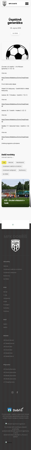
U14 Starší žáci (7, 350)
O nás (5, 295)
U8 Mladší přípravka (9, 379)
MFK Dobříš (13, 4)
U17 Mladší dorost (8, 343)
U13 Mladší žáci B (8, 356)
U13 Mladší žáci (7, 353)
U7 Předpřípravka (8, 382)
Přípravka (6, 365)
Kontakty (6, 308)
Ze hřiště (15, 33)
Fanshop (6, 311)
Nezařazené (20, 162)
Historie (10, 162)
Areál (5, 301)
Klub (4, 287)
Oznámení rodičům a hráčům (12, 166)
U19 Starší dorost (8, 340)
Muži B (5, 327)
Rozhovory (22, 170)
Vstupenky (6, 298)
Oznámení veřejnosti (9, 170)
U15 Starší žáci (7, 347)
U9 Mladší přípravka (9, 376)
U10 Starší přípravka (9, 372)
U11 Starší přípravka (9, 369)
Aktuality (6, 262)
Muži (5, 320)
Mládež (5, 336)
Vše (4, 162)
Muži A (5, 324)
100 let (5, 292)
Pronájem (6, 305)
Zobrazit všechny (8, 157)
